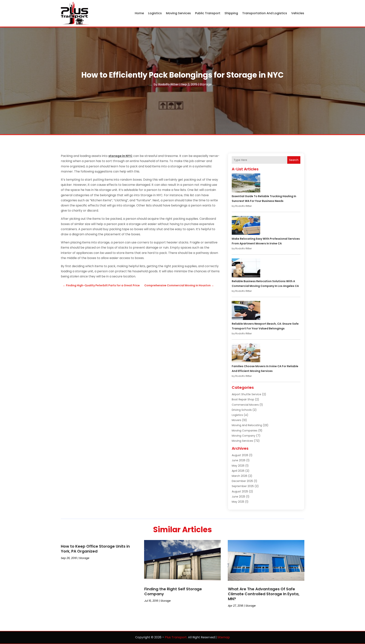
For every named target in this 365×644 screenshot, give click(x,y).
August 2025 (240, 491)
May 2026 (238, 466)
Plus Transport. (176, 637)
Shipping (231, 13)
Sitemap (223, 637)
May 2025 (238, 502)
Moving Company (243, 436)
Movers (236, 420)
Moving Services (178, 13)
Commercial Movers (245, 405)
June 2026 (238, 460)
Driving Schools (242, 410)
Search (293, 160)
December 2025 (242, 481)
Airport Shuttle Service (246, 394)
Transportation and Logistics (264, 13)
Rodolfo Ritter (168, 84)
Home (139, 13)
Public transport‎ (207, 13)
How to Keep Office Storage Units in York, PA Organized (95, 549)
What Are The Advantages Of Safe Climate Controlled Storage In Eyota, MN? (263, 593)
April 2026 (238, 471)
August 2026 (240, 455)
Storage (206, 84)
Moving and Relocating (247, 425)
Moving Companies (244, 430)
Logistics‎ (155, 13)
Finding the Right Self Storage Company (173, 591)
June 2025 (238, 496)
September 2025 (243, 486)
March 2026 (239, 476)
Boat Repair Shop (243, 399)
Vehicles (297, 13)
